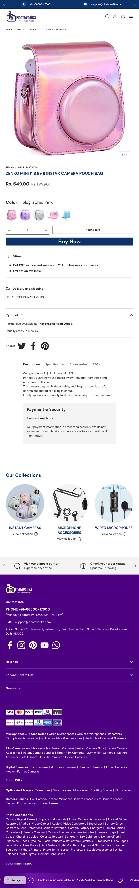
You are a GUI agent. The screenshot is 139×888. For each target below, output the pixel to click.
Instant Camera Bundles (38, 753)
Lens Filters (13, 845)
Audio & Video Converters (69, 823)
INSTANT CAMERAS (25, 528)
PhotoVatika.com (22, 863)
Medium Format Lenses (21, 803)
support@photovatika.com (33, 622)
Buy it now (69, 243)
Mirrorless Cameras (63, 767)
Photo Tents (51, 849)
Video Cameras (77, 757)
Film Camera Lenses (108, 799)
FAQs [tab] (96, 364)
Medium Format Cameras (22, 771)
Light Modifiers (69, 845)
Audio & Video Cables (35, 823)
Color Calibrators (51, 836)
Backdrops (96, 823)
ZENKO (10, 167)
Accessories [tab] (78, 364)
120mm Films (55, 757)
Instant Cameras (63, 748)
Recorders (115, 734)
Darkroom (71, 836)
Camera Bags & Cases (20, 819)
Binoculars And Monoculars (70, 790)
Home (9, 29)
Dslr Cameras (39, 767)
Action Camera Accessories (87, 819)
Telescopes (42, 790)
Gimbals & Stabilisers (96, 841)
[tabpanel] (69, 384)
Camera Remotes (82, 832)
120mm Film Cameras (100, 753)
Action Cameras (116, 767)
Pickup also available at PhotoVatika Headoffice (66, 880)
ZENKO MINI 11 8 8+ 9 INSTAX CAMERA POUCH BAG (40, 29)
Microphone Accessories (22, 738)
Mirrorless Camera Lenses (76, 799)
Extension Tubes (16, 841)
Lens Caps (119, 841)
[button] (123, 16)
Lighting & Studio (92, 845)
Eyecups (35, 841)
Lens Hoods (31, 845)
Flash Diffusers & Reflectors (61, 841)
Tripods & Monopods (52, 819)
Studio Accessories (100, 849)
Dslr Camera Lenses (43, 799)
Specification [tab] (54, 364)
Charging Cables (27, 836)
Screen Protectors (73, 849)
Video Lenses (49, 803)
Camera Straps (106, 832)
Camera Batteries (54, 828)
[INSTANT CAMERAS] (25, 503)
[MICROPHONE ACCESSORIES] (69, 503)
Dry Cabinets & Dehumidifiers (100, 836)
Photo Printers (31, 849)
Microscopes (123, 790)
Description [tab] (31, 364)
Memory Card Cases (51, 854)
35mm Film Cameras (70, 753)
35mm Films (37, 757)
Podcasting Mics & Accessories (61, 738)
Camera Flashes (58, 832)
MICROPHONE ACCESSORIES (69, 530)
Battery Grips (114, 823)
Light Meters (49, 845)
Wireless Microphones (91, 734)
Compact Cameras (91, 767)
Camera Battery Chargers (85, 828)
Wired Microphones (61, 734)
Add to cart (93, 229)
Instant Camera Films (90, 748)
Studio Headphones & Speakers (105, 738)
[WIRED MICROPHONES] (114, 503)
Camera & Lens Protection (23, 828)
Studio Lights (27, 854)
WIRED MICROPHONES (114, 528)
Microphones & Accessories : (27, 734)
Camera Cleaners (34, 832)
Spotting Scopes (102, 790)
